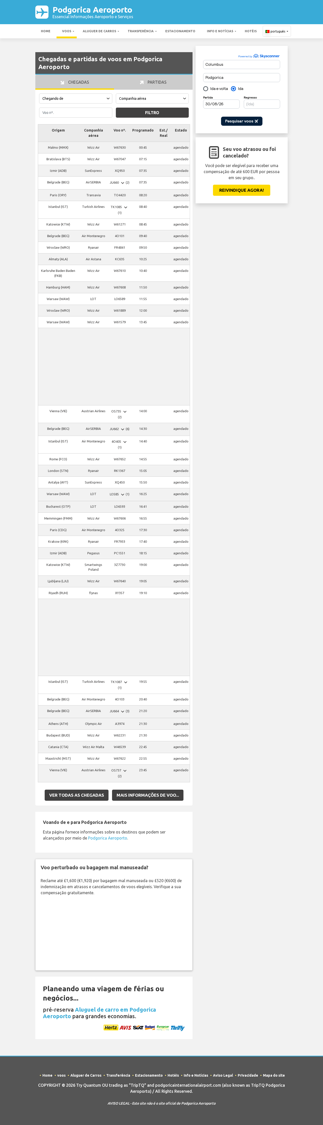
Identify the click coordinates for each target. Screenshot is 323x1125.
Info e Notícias (220, 31)
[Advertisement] (114, 366)
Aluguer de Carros (99, 31)
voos (66, 31)
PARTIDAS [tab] (157, 82)
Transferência (141, 31)
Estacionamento (180, 31)
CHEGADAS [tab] (78, 82)
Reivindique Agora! (241, 190)
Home (45, 31)
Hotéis (251, 31)
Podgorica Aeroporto (92, 12)
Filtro (152, 112)
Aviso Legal (223, 1075)
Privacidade (248, 1075)
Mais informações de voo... (148, 795)
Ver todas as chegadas (76, 795)
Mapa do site (274, 1075)
